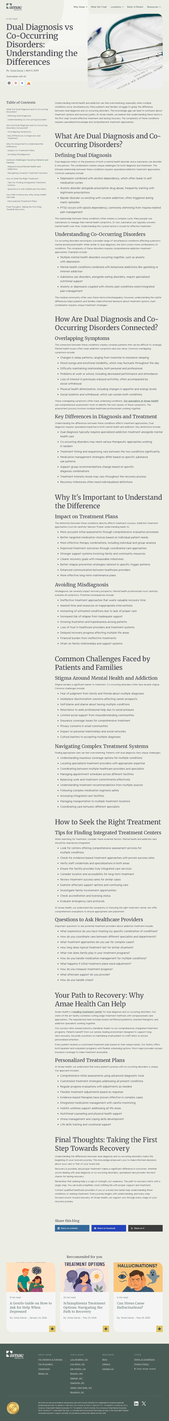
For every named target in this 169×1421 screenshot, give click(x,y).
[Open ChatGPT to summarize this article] (9, 83)
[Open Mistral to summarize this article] (29, 83)
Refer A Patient (135, 7)
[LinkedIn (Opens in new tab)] (136, 1403)
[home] (14, 7)
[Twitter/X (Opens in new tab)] (144, 1403)
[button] (80, 7)
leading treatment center (87, 1011)
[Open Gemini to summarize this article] (22, 83)
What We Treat (99, 7)
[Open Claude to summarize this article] (15, 83)
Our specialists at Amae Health (141, 400)
